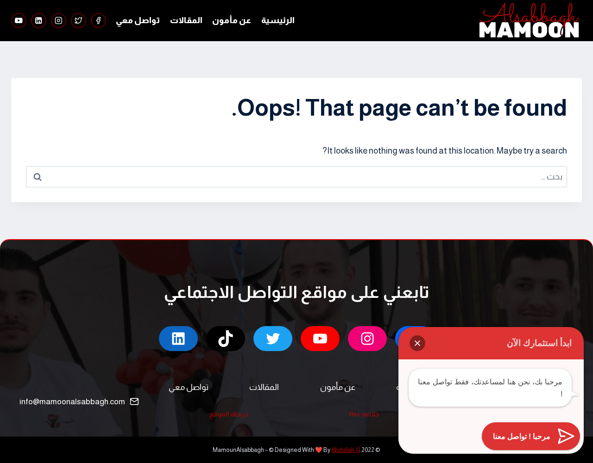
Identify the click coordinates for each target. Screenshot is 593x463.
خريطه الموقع (228, 414)
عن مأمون (231, 20)
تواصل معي (138, 20)
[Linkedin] (38, 20)
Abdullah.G (345, 449)
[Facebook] (98, 20)
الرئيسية (278, 20)
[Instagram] (58, 20)
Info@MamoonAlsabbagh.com (72, 401)
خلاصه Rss (364, 414)
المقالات (186, 20)
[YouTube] (18, 20)
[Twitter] (78, 20)
